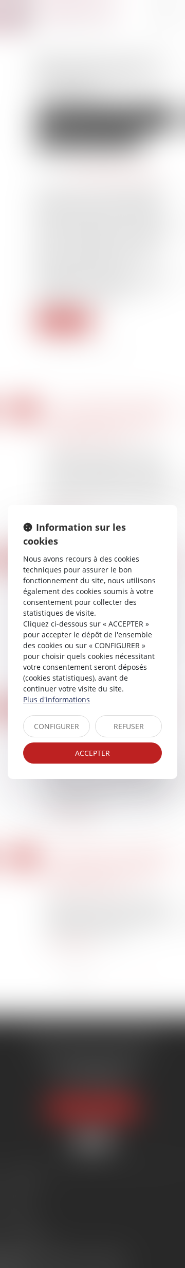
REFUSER (129, 726)
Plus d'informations (56, 699)
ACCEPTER (92, 753)
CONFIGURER (56, 726)
